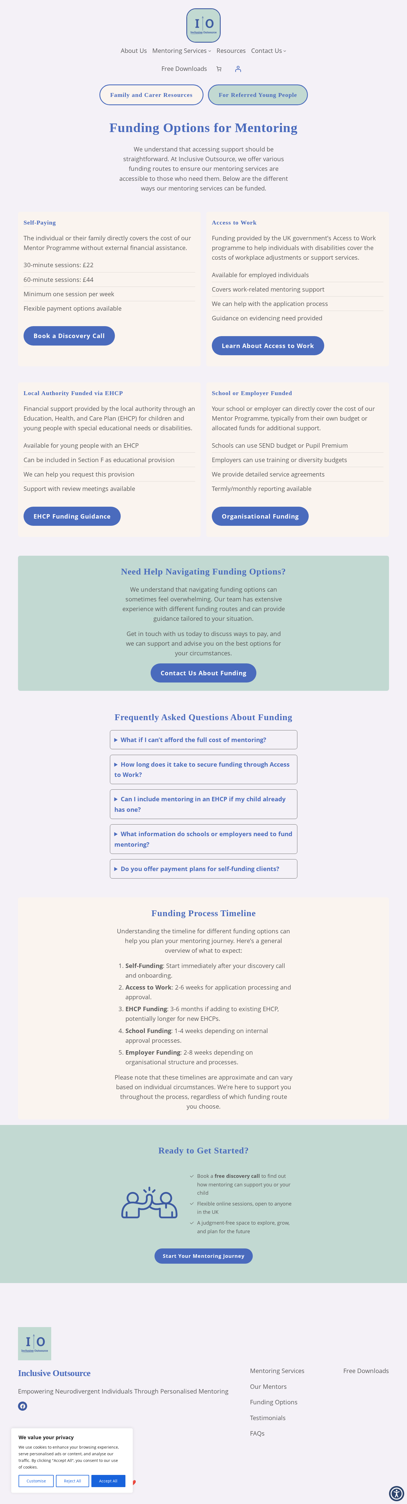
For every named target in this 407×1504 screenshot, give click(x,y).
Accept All (108, 1481)
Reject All (72, 1481)
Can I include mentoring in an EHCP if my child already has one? (200, 804)
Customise (36, 1481)
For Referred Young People (258, 94)
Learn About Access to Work (268, 345)
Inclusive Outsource (54, 1373)
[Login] (238, 68)
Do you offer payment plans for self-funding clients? (200, 868)
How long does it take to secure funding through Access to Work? (202, 769)
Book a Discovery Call (69, 335)
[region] (72, 1460)
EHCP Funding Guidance (72, 516)
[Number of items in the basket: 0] (219, 69)
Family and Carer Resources (151, 94)
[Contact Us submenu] (284, 50)
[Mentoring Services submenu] (209, 50)
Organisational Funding (260, 516)
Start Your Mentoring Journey (203, 1256)
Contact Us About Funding (203, 673)
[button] (396, 1493)
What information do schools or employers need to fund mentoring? (203, 839)
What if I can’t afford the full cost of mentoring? (193, 739)
